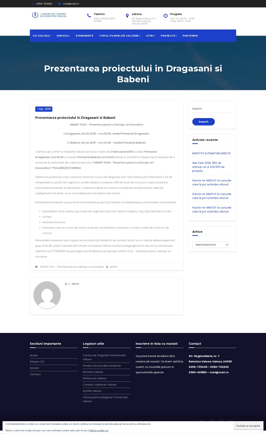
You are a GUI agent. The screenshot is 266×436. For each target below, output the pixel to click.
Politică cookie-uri (98, 430)
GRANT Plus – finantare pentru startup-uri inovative (72, 267)
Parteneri (190, 35)
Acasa (34, 355)
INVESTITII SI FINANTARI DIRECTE (211, 153)
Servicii (62, 35)
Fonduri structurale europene (102, 365)
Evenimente (84, 35)
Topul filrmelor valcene (119, 35)
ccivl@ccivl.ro (71, 3)
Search (203, 121)
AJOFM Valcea (92, 391)
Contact (35, 374)
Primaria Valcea (93, 372)
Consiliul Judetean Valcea (99, 384)
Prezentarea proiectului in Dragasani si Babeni (75, 118)
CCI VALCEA (41, 35)
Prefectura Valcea (94, 378)
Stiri (149, 35)
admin (113, 267)
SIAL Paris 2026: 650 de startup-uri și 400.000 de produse (208, 167)
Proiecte (168, 35)
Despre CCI (37, 361)
